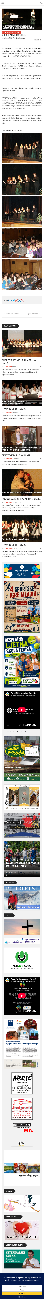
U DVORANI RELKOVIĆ (14, 409)
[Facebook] (10, 300)
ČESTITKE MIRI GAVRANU (16, 455)
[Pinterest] (22, 300)
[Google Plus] (16, 300)
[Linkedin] (19, 300)
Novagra (22, 38)
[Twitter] (13, 300)
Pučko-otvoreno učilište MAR (11, 32)
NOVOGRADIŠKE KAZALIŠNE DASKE (21, 499)
